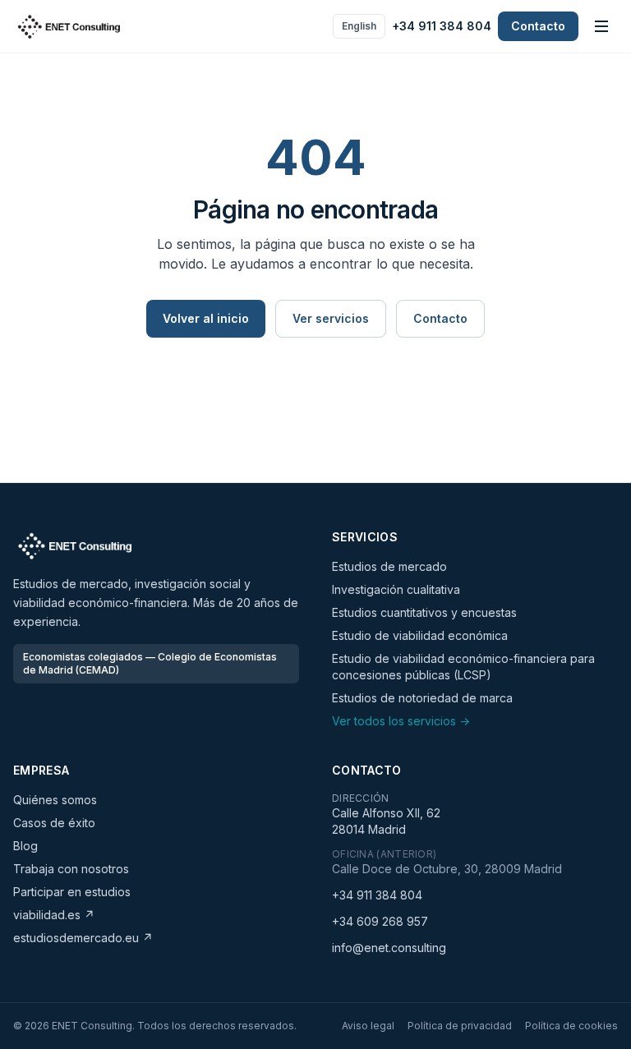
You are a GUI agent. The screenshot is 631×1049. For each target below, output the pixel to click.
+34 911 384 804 (441, 26)
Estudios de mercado (389, 566)
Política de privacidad (460, 1025)
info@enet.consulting (389, 948)
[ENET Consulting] (69, 26)
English (359, 26)
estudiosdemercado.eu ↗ (83, 938)
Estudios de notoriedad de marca (422, 698)
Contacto (538, 26)
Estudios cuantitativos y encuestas (424, 612)
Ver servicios (330, 318)
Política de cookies (571, 1025)
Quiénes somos (55, 800)
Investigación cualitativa (396, 589)
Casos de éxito (54, 823)
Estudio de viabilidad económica (420, 635)
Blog (25, 846)
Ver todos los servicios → (401, 721)
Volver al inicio (206, 318)
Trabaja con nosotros (71, 869)
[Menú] (601, 26)
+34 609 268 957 (380, 921)
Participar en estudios (72, 892)
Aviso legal (368, 1025)
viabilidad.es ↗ (53, 915)
